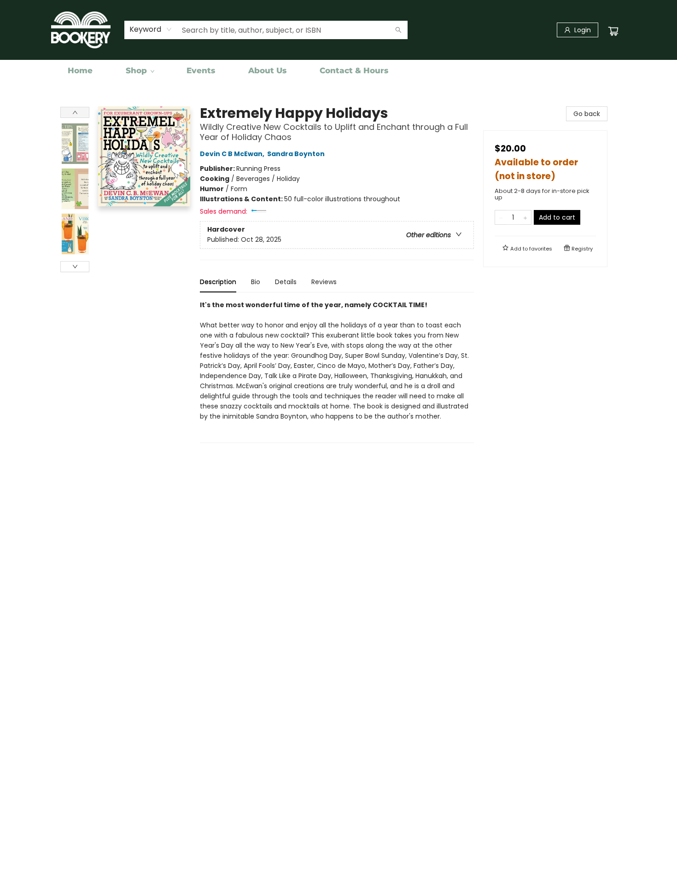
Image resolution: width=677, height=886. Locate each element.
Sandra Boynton (296, 153)
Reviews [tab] (324, 281)
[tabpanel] (337, 371)
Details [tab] (286, 281)
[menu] (338, 70)
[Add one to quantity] (525, 217)
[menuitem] (80, 70)
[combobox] (150, 29)
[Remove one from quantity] (501, 217)
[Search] (398, 30)
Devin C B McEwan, (233, 153)
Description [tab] (218, 281)
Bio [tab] (255, 281)
